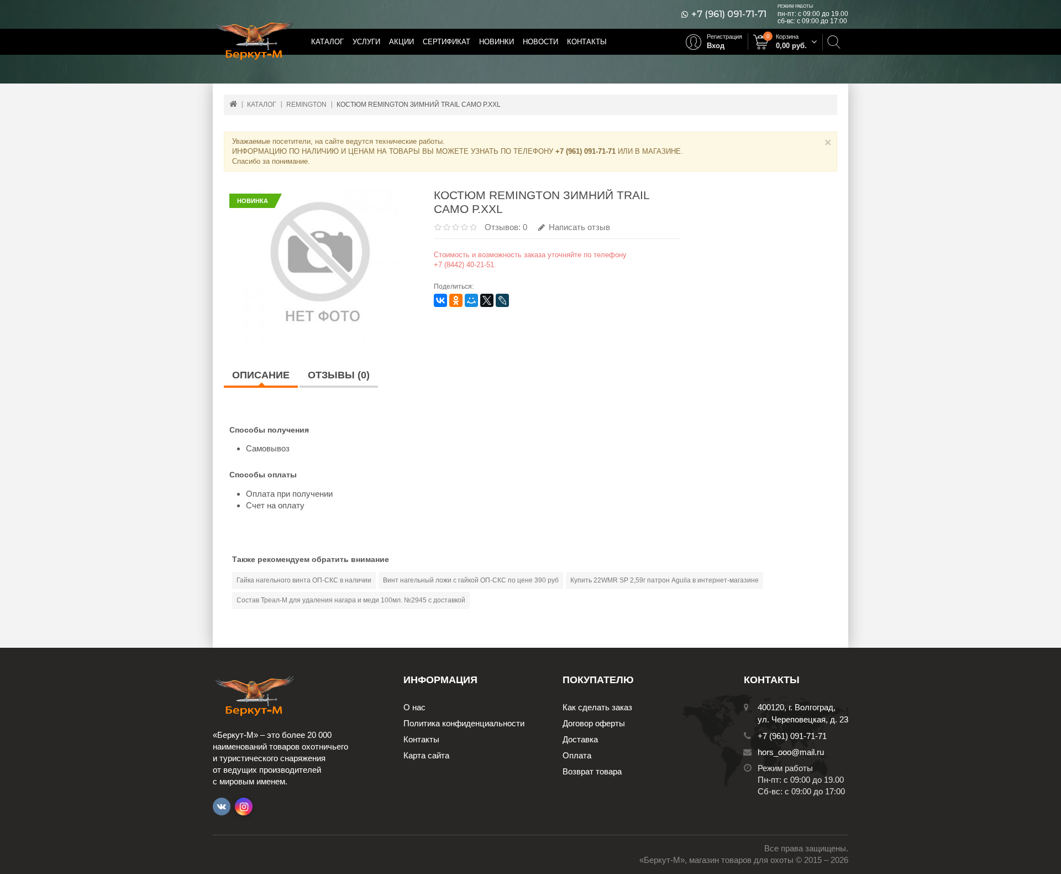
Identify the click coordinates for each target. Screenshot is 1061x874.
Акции (401, 42)
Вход (715, 45)
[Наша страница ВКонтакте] (221, 806)
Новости (540, 42)
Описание (261, 375)
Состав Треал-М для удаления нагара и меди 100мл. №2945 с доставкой (351, 600)
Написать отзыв (578, 227)
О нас (414, 707)
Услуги (366, 42)
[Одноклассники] (456, 300)
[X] (486, 300)
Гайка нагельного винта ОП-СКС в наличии (304, 580)
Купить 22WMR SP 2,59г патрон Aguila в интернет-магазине (664, 580)
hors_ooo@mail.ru (791, 752)
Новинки (496, 42)
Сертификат (446, 42)
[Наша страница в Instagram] (244, 806)
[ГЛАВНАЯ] (233, 104)
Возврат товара (592, 771)
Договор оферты (594, 723)
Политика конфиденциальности (463, 723)
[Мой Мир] (471, 300)
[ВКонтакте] (440, 300)
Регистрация (724, 36)
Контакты (587, 42)
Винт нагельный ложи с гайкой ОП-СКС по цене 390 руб (471, 580)
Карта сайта (426, 755)
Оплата (577, 755)
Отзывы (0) (339, 375)
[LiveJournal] (502, 300)
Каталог (327, 42)
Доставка (580, 739)
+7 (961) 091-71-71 (728, 14)
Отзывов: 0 (506, 227)
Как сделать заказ (597, 707)
